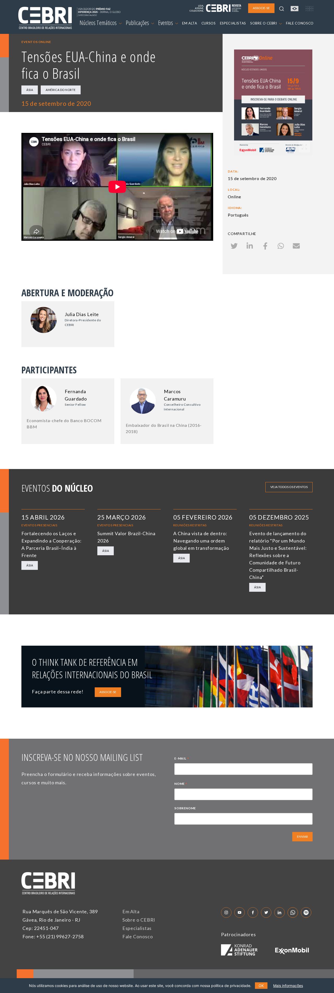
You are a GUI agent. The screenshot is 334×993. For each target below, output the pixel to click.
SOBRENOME (185, 808)
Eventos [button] (166, 22)
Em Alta (131, 911)
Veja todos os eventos (289, 487)
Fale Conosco (137, 936)
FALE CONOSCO (300, 23)
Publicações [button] (138, 22)
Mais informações (288, 985)
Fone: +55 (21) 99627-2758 (53, 936)
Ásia (29, 89)
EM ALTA (189, 23)
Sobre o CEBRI (139, 920)
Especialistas (137, 928)
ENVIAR (302, 836)
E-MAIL (181, 759)
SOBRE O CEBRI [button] (264, 23)
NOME (180, 784)
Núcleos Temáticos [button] (99, 22)
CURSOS (208, 23)
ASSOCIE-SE (107, 692)
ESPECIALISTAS (233, 23)
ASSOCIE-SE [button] (261, 8)
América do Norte (61, 89)
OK (261, 985)
